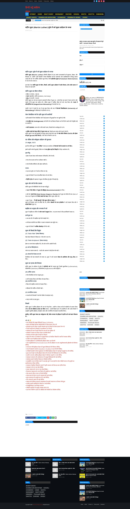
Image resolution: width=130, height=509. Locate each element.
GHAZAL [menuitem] (76, 14)
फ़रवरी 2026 (92, 118)
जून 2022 (92, 211)
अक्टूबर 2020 (92, 258)
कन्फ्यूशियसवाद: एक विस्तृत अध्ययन (35, 385)
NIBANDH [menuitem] (99, 14)
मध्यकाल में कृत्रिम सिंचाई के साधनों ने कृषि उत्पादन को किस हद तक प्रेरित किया (46, 365)
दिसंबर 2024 (92, 144)
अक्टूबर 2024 (92, 149)
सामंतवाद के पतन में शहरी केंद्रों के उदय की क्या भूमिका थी (40, 330)
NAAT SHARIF (94, 320)
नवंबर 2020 (92, 256)
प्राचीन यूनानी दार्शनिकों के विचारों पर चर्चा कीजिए (38, 383)
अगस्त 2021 (92, 235)
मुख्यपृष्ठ (26, 24)
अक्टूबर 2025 (92, 125)
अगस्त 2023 (92, 178)
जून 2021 (92, 239)
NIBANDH (83, 323)
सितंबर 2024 (92, 152)
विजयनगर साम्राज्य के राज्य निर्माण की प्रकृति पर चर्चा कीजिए (41, 371)
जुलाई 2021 (92, 237)
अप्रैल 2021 (92, 244)
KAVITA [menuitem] (83, 14)
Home (26, 1)
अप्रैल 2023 (92, 187)
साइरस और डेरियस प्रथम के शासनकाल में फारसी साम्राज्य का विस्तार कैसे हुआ (45, 381)
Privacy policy (46, 1)
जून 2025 (92, 130)
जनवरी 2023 (92, 194)
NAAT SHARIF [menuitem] (48, 14)
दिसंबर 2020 (92, 254)
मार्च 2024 (92, 161)
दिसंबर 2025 (92, 121)
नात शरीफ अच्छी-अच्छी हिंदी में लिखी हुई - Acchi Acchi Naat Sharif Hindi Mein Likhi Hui (95, 293)
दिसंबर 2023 (92, 168)
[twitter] (97, 1)
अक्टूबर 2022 (92, 201)
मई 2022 (92, 213)
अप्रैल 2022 (92, 216)
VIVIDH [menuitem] (85, 17)
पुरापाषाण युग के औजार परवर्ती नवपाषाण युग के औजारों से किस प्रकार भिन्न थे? (45, 326)
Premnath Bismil (93, 323)
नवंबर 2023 (92, 171)
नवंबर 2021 (92, 228)
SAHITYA (83, 325)
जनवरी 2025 (92, 142)
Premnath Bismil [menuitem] (74, 17)
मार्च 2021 (92, 247)
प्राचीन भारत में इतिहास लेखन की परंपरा (36, 339)
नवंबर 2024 (92, 147)
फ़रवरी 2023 (92, 192)
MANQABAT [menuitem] (59, 14)
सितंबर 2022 (92, 204)
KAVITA (97, 318)
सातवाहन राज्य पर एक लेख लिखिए (34, 367)
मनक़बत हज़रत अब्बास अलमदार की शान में (38, 468)
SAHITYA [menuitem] (91, 14)
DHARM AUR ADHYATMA (88, 316)
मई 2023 (92, 185)
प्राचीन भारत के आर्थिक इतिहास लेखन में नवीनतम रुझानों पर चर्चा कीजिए (44, 355)
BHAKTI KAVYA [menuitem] (31, 17)
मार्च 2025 (92, 137)
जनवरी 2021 (92, 251)
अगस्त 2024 (92, 154)
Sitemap (51, 1)
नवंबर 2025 (92, 123)
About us (31, 1)
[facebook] (94, 1)
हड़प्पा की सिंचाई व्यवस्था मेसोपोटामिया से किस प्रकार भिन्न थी (41, 324)
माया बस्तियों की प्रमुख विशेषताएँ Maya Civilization (39, 322)
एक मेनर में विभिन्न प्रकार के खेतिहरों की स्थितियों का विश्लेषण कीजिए (43, 390)
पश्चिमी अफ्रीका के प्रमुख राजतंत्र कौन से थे (37, 387)
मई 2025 (92, 133)
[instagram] (99, 1)
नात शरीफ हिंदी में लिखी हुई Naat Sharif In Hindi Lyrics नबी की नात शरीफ (95, 299)
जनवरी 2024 (92, 166)
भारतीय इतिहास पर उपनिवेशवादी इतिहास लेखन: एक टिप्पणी (40, 341)
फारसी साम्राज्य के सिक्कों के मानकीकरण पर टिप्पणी (39, 328)
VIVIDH (97, 325)
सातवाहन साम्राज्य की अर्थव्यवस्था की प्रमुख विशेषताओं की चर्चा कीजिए (43, 357)
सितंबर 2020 (92, 261)
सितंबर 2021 (92, 232)
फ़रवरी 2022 (92, 220)
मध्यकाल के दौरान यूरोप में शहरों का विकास (36, 335)
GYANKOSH (30, 24)
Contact (35, 1)
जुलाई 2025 (92, 128)
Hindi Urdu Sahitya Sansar (37, 504)
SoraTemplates (33, 507)
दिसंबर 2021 (92, 225)
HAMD (91, 318)
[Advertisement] (51, 50)
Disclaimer (40, 1)
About (86, 504)
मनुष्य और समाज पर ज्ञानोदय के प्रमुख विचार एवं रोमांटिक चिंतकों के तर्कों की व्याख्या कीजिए (48, 337)
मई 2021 (92, 242)
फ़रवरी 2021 (92, 249)
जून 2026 (92, 116)
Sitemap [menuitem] (33, 14)
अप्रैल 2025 (92, 135)
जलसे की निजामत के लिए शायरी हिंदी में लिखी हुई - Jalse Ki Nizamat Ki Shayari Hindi (95, 469)
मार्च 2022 (92, 218)
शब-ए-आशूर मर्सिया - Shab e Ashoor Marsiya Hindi (51, 20)
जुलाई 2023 (92, 180)
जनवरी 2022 (92, 223)
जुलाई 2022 (92, 209)
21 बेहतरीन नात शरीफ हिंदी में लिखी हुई (92, 304)
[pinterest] (101, 1)
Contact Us (90, 504)
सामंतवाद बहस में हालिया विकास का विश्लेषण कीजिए (38, 359)
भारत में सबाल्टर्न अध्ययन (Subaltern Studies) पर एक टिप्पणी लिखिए (44, 349)
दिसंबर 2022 (92, 197)
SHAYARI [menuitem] (69, 14)
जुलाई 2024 (92, 156)
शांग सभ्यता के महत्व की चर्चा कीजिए (35, 379)
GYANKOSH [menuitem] (61, 17)
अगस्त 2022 (92, 206)
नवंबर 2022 (92, 199)
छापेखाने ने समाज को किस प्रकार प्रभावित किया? (38, 332)
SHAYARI (90, 325)
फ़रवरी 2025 (92, 140)
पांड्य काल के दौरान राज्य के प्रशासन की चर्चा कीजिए (39, 375)
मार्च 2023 (92, 190)
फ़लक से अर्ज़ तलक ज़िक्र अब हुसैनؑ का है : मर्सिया (94, 338)
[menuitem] (27, 14)
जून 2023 (92, 182)
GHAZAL (100, 316)
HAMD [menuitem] (40, 14)
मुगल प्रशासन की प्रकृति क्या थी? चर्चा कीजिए (37, 377)
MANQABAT (84, 320)
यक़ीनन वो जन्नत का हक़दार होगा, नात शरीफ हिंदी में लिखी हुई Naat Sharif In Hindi (95, 475)
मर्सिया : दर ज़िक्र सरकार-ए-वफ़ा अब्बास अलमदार (94, 332)
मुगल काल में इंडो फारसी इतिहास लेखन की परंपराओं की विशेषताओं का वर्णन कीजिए (46, 353)
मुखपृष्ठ (81, 272)
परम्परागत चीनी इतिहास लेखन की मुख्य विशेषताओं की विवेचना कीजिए (43, 347)
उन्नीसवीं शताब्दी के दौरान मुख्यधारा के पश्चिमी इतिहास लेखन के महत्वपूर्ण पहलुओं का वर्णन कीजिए (49, 351)
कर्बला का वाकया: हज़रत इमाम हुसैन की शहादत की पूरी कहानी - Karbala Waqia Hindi (91, 42)
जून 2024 (92, 159)
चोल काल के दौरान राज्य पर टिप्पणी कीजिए (36, 373)
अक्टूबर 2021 (92, 230)
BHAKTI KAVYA (85, 314)
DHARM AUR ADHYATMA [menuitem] (47, 17)
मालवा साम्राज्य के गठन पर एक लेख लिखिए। (37, 369)
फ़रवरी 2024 (92, 163)
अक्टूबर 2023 (92, 173)
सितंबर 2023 (92, 175)
